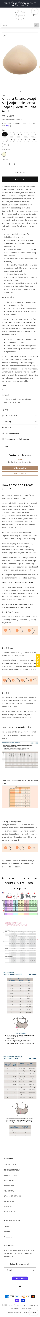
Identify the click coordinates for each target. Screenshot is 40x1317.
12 (5, 145)
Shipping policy (29, 1312)
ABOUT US (8, 1207)
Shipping (4, 119)
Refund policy (33, 1305)
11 (34, 140)
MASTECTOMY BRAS (12, 1170)
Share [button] (6, 446)
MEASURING (9, 1201)
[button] (4, 14)
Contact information (15, 1312)
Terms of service (27, 1308)
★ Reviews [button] (38, 660)
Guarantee (8, 1237)
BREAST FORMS (10, 1175)
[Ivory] (4, 154)
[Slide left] (15, 91)
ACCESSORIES (9, 1180)
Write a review (20, 468)
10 (26, 140)
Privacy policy (14, 1308)
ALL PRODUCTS (10, 1165)
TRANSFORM (9, 1191)
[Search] (36, 25)
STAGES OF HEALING (12, 1196)
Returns (7, 1232)
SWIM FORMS (9, 1186)
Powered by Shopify (20, 1305)
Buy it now (20, 179)
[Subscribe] (33, 1270)
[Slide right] (25, 91)
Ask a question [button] (20, 473)
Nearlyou (10, 1305)
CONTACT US (9, 1212)
